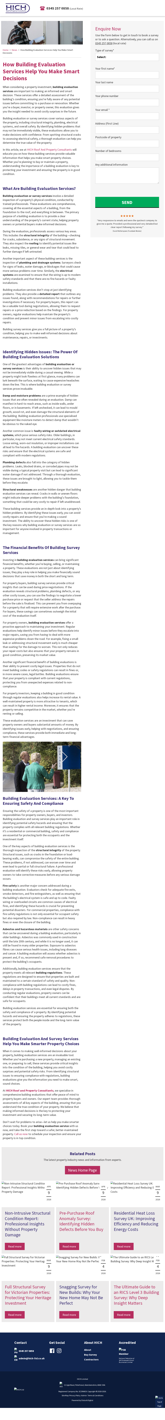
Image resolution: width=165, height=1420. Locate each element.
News (14, 49)
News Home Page (82, 1170)
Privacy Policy (75, 1395)
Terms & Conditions (95, 1395)
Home (6, 49)
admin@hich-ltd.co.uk (32, 1358)
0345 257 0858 (26, 1350)
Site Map (65, 1395)
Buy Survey (90, 1354)
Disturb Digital (87, 1400)
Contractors (91, 1359)
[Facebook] (52, 1352)
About (87, 1349)
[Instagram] (59, 1352)
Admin (84, 1395)
